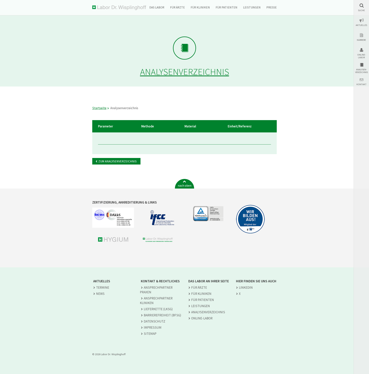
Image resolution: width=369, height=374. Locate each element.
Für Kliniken (200, 7)
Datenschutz (154, 321)
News (100, 294)
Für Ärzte (177, 7)
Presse (271, 7)
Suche (361, 10)
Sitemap (150, 334)
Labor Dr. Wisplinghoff (119, 7)
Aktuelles (361, 25)
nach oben (184, 185)
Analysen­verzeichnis (208, 312)
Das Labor (156, 7)
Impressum (152, 327)
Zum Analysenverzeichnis (117, 161)
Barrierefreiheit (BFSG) (162, 315)
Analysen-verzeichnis (361, 71)
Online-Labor (361, 56)
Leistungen (252, 7)
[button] (361, 7)
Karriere (361, 40)
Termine (102, 287)
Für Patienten (226, 7)
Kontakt (362, 84)
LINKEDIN (246, 287)
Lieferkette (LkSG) (158, 309)
